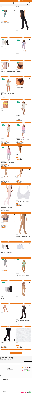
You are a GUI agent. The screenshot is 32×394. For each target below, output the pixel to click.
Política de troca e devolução (9, 368)
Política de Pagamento (10, 369)
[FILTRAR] (1, 6)
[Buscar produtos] (28, 5)
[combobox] (15, 5)
